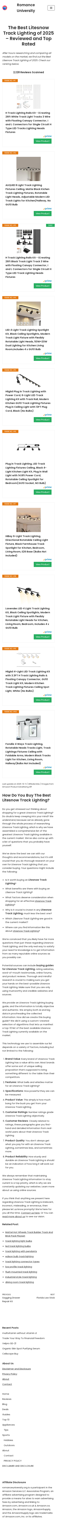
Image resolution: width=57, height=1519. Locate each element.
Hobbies (8, 1440)
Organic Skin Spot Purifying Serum (21, 1348)
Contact (7, 1384)
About (5, 1379)
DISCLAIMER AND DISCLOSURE (18, 1465)
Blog (4, 1404)
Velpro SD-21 (9, 1343)
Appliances (8, 1424)
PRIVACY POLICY (13, 1460)
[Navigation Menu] (51, 7)
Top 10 (5, 1419)
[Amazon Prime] (47, 136)
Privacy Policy (9, 1373)
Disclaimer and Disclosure (16, 1368)
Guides (6, 1414)
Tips (6, 1429)
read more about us (13, 1216)
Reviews (6, 1399)
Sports (6, 1435)
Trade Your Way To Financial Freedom (23, 1338)
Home (5, 1393)
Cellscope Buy (10, 1353)
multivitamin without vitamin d (19, 1333)
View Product (43, 141)
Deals (5, 1409)
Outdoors (9, 1445)
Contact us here (30, 1212)
